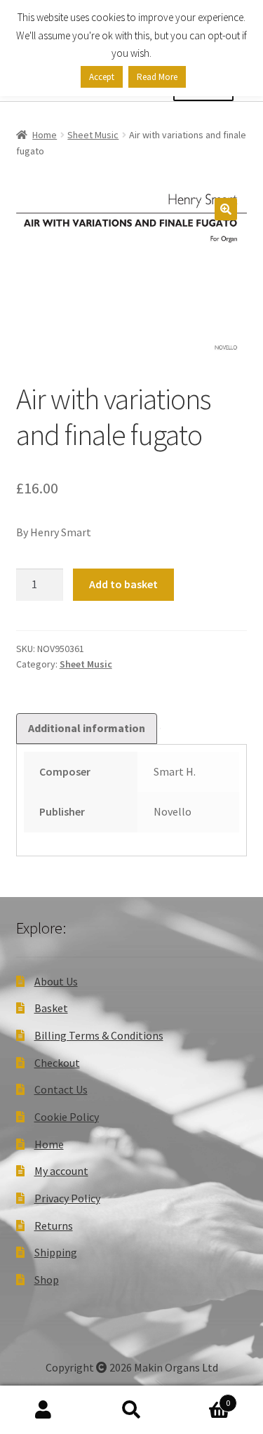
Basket (51, 1008)
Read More (157, 77)
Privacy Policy (67, 1198)
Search (131, 1410)
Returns (53, 1226)
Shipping (55, 1252)
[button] (226, 209)
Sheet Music (93, 134)
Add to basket (123, 584)
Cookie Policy (66, 1117)
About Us (56, 981)
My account (61, 1171)
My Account (44, 1410)
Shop (46, 1280)
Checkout (57, 1063)
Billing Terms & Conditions (98, 1035)
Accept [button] (101, 77)
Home (44, 134)
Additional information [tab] (86, 728)
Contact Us (61, 1089)
